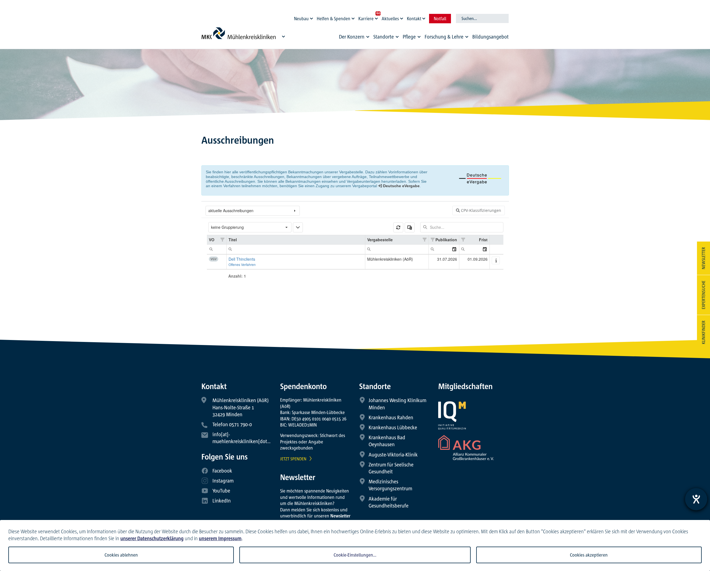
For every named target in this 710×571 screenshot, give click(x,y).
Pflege (409, 37)
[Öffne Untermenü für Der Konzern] (367, 37)
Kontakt (414, 18)
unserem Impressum (220, 538)
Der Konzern (351, 37)
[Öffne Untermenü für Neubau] (312, 17)
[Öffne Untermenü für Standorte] (397, 37)
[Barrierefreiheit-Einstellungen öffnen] (696, 499)
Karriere (366, 18)
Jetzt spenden (293, 458)
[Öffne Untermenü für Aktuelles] (402, 17)
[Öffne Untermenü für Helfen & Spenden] (354, 17)
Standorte (383, 37)
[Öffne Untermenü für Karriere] (377, 17)
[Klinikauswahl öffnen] (283, 36)
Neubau (301, 18)
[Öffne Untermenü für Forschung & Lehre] (466, 37)
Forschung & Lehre (444, 37)
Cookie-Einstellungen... (355, 555)
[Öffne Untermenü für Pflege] (419, 37)
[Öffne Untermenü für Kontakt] (424, 17)
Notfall (440, 18)
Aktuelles (390, 18)
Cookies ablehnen (121, 555)
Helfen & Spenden (333, 18)
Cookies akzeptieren (589, 555)
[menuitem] (355, 38)
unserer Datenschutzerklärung (152, 538)
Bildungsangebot (490, 37)
